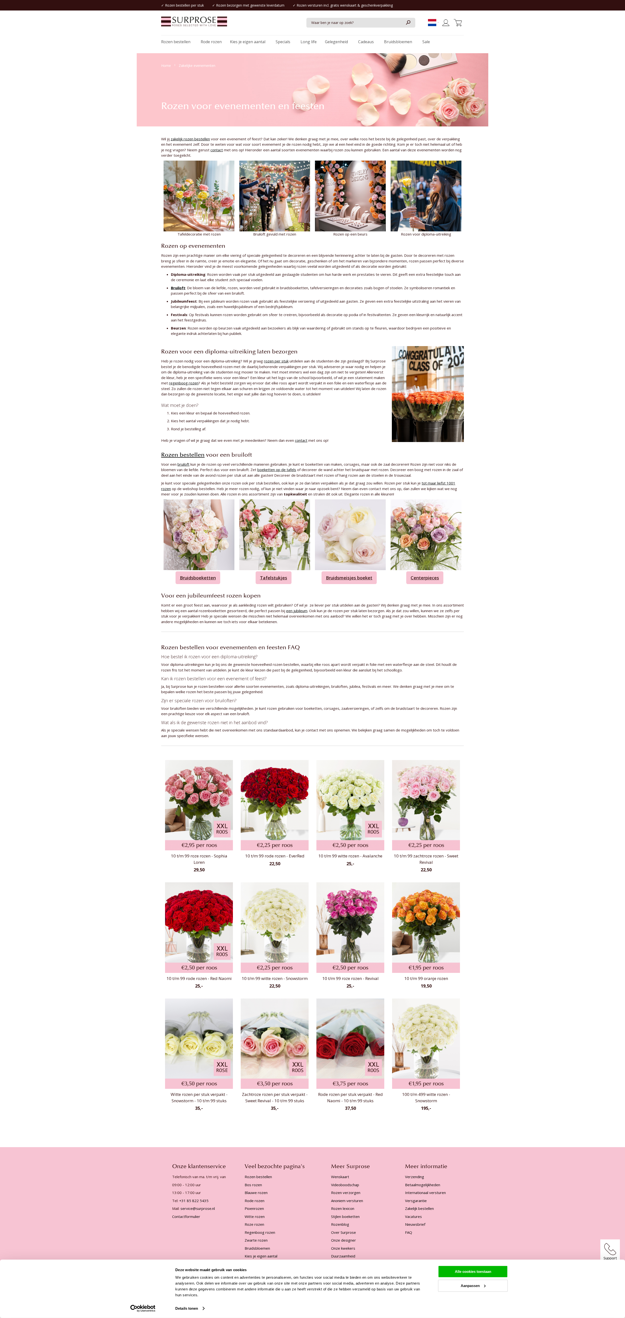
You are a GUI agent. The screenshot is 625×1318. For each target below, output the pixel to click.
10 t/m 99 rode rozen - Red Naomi (199, 978)
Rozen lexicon (342, 1208)
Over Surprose (343, 1232)
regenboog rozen (183, 383)
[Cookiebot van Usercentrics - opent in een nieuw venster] (143, 1308)
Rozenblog (340, 1224)
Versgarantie (416, 1200)
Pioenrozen (254, 1208)
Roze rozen (254, 1224)
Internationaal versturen (425, 1192)
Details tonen (186, 1308)
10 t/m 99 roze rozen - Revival (350, 978)
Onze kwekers (343, 1248)
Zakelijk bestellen (419, 1208)
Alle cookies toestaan (473, 1271)
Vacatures (413, 1216)
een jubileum (296, 610)
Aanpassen (470, 1285)
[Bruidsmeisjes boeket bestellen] (350, 534)
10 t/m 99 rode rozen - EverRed (274, 856)
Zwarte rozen (256, 1240)
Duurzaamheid (343, 1256)
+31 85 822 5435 (193, 1200)
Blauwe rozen (256, 1192)
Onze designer (343, 1240)
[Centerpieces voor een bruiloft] (426, 534)
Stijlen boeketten (345, 1216)
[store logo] (194, 24)
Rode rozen (254, 1200)
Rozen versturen (310, 5)
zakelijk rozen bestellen (190, 138)
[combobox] (360, 23)
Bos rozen (253, 1184)
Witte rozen (255, 1216)
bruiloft (183, 464)
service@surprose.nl (197, 1208)
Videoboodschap (345, 1184)
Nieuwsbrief (415, 1224)
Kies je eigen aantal (261, 1256)
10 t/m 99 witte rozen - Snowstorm (275, 978)
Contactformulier (186, 1216)
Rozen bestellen (177, 5)
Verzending (414, 1176)
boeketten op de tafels (276, 469)
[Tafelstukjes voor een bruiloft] (274, 534)
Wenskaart (340, 1176)
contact (216, 149)
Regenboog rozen (260, 1232)
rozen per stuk (276, 361)
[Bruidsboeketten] (199, 534)
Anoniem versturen (347, 1200)
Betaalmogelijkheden (422, 1184)
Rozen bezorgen (229, 5)
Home (166, 65)
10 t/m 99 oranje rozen (426, 978)
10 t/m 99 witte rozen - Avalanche (350, 856)
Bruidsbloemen (257, 1248)
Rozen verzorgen (345, 1192)
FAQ (408, 1232)
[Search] (408, 23)
